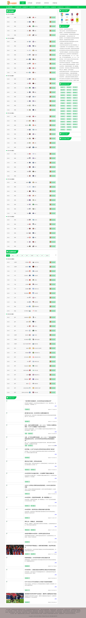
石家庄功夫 (36, 288)
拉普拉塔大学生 (37, 357)
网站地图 (51, 616)
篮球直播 (38, 3)
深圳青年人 (26, 275)
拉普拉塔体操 (26, 388)
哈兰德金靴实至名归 (75, 127)
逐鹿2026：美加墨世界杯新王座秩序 (66, 39)
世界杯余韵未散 (33, 470)
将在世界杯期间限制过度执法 (69, 103)
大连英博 (36, 293)
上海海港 (27, 284)
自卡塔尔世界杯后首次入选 (63, 98)
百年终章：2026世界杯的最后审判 (66, 29)
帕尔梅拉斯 (26, 339)
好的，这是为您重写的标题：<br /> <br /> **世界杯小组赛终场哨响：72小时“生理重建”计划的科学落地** (40, 426)
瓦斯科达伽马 (37, 339)
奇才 (28, 101)
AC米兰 (35, 326)
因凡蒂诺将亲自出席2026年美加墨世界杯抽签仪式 (69, 50)
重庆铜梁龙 (26, 293)
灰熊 (28, 21)
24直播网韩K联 (32, 7)
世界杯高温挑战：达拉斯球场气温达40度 (75, 124)
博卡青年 (36, 366)
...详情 (55, 406)
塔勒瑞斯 (27, 352)
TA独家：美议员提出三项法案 (63, 103)
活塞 (28, 83)
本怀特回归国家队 (75, 95)
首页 (23, 3)
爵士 (28, 110)
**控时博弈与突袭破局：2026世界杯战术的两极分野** (38, 401)
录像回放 (55, 3)
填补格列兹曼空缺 (75, 90)
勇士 (28, 92)
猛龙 (28, 26)
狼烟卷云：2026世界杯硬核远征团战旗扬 (67, 32)
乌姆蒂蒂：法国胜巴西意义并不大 (63, 95)
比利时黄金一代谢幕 (69, 116)
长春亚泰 (27, 271)
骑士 (35, 83)
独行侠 (27, 72)
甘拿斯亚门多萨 (37, 388)
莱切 (35, 321)
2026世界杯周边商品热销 (63, 114)
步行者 (35, 50)
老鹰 (35, 63)
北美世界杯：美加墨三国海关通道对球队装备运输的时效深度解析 (69, 127)
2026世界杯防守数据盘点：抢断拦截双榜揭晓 (27, 554)
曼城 (28, 302)
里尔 (35, 297)
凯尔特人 (36, 26)
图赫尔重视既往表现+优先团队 (63, 90)
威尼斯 (27, 321)
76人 (28, 50)
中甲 (42, 255)
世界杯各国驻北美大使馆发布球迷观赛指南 (75, 111)
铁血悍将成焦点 (33, 554)
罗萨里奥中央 (37, 352)
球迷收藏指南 (69, 114)
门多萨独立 (36, 379)
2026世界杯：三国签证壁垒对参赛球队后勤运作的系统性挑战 (40, 569)
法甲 (22, 255)
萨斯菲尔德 (36, 361)
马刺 (28, 54)
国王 (35, 101)
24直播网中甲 (25, 7)
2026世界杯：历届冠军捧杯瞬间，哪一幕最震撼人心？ (38, 497)
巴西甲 (32, 255)
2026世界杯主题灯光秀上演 (63, 119)
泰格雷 (27, 348)
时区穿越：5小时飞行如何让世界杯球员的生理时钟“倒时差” (40, 449)
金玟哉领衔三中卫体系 (69, 108)
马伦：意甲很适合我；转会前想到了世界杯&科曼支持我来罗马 (75, 100)
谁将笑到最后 (33, 530)
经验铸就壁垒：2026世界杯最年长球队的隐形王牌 (37, 557)
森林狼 (27, 59)
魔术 (28, 41)
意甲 (17, 255)
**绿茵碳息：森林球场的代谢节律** (66, 43)
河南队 (35, 280)
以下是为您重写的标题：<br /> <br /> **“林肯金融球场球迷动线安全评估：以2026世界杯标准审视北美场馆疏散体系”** (30, 445)
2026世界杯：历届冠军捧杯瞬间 (27, 506)
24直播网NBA (53, 7)
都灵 (28, 326)
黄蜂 (28, 46)
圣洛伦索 (36, 392)
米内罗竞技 (36, 262)
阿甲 (27, 255)
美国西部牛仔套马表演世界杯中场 (69, 122)
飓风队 (27, 383)
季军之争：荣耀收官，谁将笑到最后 (34, 521)
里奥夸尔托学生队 (25, 392)
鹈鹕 (35, 46)
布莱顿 (27, 306)
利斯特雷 (36, 383)
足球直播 (30, 3)
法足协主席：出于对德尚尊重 (63, 92)
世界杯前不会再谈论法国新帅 (69, 92)
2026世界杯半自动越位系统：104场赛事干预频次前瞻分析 (39, 473)
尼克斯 (35, 54)
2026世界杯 (75, 119)
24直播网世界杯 (60, 7)
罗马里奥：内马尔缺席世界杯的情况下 (63, 100)
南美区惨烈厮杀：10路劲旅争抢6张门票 (67, 36)
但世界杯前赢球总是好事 (69, 95)
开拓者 (35, 35)
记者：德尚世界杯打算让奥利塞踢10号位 (69, 90)
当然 (26, 445)
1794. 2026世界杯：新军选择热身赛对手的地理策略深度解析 (75, 106)
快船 (35, 110)
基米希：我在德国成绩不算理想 (63, 87)
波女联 (47, 255)
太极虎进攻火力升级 (63, 111)
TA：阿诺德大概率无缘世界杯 (75, 87)
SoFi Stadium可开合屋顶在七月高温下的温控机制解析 (38, 582)
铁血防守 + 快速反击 (63, 122)
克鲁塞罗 (27, 266)
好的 (26, 433)
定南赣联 (27, 288)
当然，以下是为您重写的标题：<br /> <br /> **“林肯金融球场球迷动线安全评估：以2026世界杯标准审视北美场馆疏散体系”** (40, 438)
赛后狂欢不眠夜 (27, 470)
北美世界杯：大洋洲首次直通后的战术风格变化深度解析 (63, 127)
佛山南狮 (36, 271)
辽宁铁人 (27, 280)
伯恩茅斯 (36, 302)
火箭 (35, 17)
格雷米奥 (36, 343)
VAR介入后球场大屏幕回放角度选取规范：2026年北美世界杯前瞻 (27, 494)
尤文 (35, 317)
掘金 (28, 17)
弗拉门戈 (36, 266)
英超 (13, 255)
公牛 (35, 21)
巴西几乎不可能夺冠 (69, 100)
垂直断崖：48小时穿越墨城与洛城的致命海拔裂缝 (69, 37)
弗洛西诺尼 (26, 317)
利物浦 (35, 310)
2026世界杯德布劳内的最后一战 (75, 116)
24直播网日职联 (18, 7)
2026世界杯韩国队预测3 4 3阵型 (63, 108)
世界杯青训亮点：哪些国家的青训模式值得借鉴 (63, 106)
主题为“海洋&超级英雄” (75, 98)
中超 (37, 255)
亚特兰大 (27, 330)
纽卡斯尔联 (26, 310)
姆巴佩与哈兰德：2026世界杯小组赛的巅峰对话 (37, 413)
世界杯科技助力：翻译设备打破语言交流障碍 (75, 103)
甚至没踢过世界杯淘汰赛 (69, 87)
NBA (15, 17)
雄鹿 (28, 105)
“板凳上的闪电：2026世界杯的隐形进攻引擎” (68, 30)
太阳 (28, 35)
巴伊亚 (35, 335)
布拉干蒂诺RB (26, 343)
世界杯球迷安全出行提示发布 (69, 111)
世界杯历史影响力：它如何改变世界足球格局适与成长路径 (69, 106)
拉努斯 (27, 374)
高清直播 (53, 17)
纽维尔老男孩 (26, 370)
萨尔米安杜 (26, 357)
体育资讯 (46, 3)
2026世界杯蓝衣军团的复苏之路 (63, 116)
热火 (35, 41)
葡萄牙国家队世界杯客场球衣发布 (69, 98)
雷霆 (35, 30)
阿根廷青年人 (37, 374)
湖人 (28, 30)
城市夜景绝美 (69, 119)
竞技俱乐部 (26, 366)
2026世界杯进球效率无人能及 (63, 129)
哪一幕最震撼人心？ (33, 506)
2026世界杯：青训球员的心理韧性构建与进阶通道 (37, 509)
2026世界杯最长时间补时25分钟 (75, 122)
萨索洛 (35, 330)
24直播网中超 (46, 7)
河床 (28, 361)
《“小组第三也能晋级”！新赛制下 (63, 124)
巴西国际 (27, 262)
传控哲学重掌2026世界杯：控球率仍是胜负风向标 (37, 533)
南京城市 (36, 275)
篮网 (28, 63)
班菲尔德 (36, 370)
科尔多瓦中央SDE (37, 348)
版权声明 (55, 616)
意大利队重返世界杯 (75, 114)
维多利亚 (27, 335)
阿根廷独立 (26, 379)
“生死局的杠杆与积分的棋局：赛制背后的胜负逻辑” (69, 48)
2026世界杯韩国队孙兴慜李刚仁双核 (75, 108)
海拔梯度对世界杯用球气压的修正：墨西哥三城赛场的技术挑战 (40, 594)
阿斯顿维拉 (36, 306)
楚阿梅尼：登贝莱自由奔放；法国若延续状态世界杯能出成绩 (75, 92)
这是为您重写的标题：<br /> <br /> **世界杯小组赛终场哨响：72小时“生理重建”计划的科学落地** (30, 433)
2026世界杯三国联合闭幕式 (69, 129)
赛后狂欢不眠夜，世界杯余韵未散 (33, 461)
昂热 (28, 297)
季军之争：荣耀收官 (27, 530)
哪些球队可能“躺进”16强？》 (69, 124)
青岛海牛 (36, 284)
